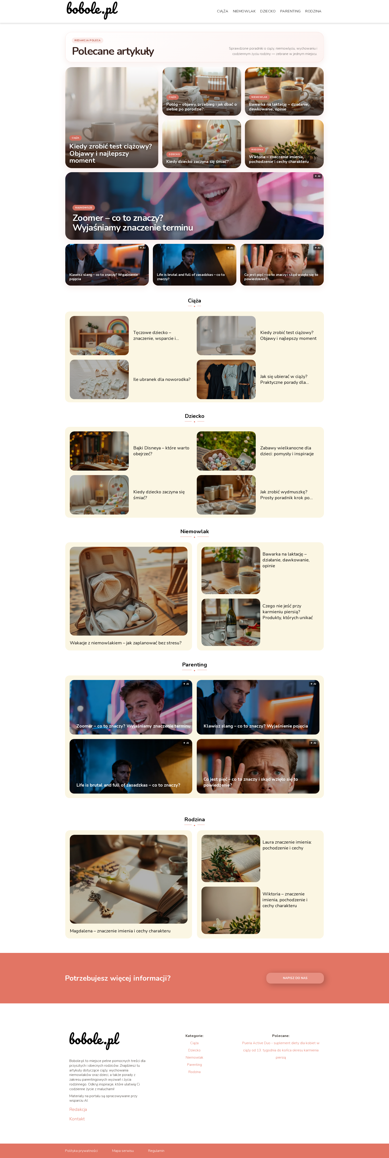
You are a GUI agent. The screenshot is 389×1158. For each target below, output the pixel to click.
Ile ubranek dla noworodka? (161, 379)
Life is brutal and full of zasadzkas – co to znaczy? (191, 277)
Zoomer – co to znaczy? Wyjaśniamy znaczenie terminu (132, 222)
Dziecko (268, 11)
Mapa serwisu (123, 1150)
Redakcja (78, 1109)
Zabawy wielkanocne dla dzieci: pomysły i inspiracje (287, 451)
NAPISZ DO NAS (295, 978)
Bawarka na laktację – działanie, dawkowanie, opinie (286, 560)
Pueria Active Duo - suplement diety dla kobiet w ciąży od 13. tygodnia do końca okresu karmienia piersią (280, 1050)
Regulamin (156, 1150)
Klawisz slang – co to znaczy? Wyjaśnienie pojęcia (103, 277)
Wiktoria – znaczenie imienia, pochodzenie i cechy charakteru (285, 900)
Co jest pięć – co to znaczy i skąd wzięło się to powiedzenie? (281, 277)
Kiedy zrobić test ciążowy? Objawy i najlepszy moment (288, 335)
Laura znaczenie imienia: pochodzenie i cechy (287, 845)
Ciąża (222, 11)
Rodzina (313, 11)
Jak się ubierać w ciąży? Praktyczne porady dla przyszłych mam (283, 379)
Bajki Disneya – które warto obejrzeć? (161, 451)
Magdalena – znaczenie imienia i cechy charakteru (120, 931)
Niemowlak (244, 11)
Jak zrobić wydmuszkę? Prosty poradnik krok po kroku (285, 495)
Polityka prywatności (81, 1150)
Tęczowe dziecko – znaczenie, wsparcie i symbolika (154, 335)
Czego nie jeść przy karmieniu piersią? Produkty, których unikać (287, 612)
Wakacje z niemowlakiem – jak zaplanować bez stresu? (125, 643)
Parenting (290, 11)
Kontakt (77, 1119)
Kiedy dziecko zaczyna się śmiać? (159, 495)
